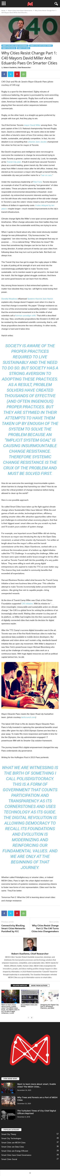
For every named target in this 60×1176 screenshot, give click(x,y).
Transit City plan (14, 162)
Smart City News (23, 48)
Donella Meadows (9, 299)
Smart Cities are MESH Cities (13, 1143)
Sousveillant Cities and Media (29, 1005)
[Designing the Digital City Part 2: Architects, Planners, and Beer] (49, 996)
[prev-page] (28, 1017)
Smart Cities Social (8, 48)
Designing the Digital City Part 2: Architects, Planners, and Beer (49, 1006)
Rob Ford (37, 182)
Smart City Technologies (11, 1138)
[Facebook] (4, 74)
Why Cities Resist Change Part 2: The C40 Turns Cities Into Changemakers (45, 928)
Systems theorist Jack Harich (40, 299)
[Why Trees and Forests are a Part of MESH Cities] (8, 1101)
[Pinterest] (17, 74)
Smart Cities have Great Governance (20, 10)
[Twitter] (10, 74)
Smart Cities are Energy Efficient (14, 1151)
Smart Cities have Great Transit (41, 46)
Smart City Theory (8, 1134)
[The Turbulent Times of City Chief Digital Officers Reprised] (8, 1114)
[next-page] (31, 1017)
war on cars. (46, 175)
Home (3, 10)
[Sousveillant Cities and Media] (30, 996)
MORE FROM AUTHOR (39, 985)
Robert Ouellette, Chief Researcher (17, 67)
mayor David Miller (32, 125)
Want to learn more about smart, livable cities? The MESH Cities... (36, 1085)
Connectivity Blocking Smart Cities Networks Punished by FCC (13, 928)
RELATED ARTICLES (20, 985)
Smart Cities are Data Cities (12, 1147)
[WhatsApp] (23, 74)
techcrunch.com (28, 717)
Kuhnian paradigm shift (25, 315)
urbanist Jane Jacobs (37, 142)
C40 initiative (27, 603)
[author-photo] (30, 944)
